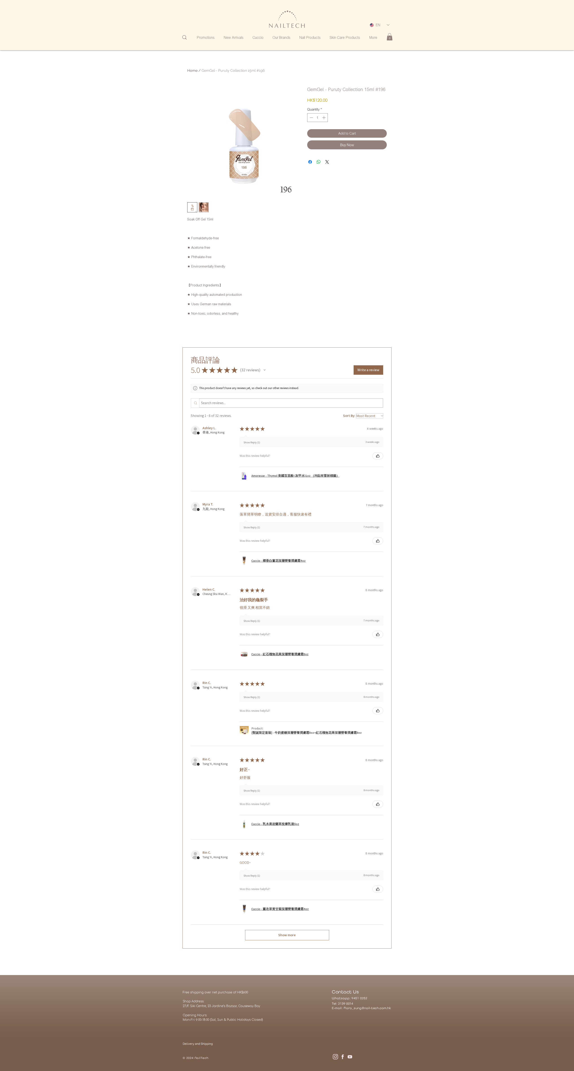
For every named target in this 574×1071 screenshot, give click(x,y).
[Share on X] (327, 162)
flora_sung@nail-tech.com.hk (367, 1008)
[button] (264, 370)
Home (192, 70)
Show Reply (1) (252, 442)
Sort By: (349, 415)
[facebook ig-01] (335, 1056)
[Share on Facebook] (310, 162)
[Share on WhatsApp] (318, 162)
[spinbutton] (317, 117)
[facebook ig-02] (342, 1056)
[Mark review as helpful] (377, 455)
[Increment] (324, 117)
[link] (390, 36)
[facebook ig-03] (349, 1056)
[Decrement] (311, 117)
